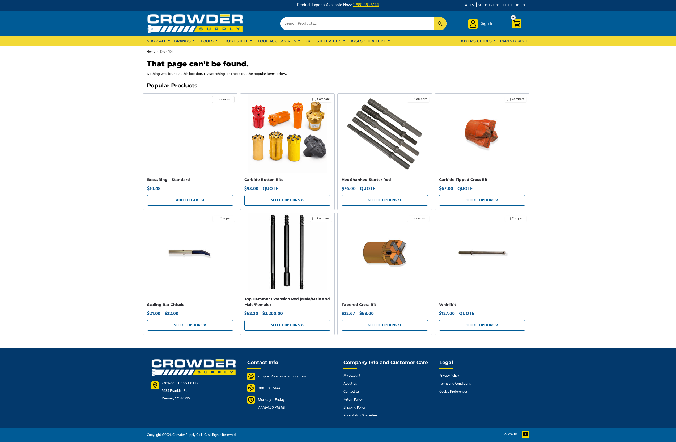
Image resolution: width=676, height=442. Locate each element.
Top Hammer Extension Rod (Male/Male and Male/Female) (287, 302)
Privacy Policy (449, 375)
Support (486, 5)
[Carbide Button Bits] (287, 133)
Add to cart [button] (188, 200)
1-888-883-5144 (366, 5)
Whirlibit (447, 304)
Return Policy (353, 399)
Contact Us (351, 391)
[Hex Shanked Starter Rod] (385, 133)
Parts (468, 5)
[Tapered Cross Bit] (385, 253)
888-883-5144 (269, 388)
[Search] (440, 23)
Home (151, 51)
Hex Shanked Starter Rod (366, 179)
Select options (285, 200)
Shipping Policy (354, 407)
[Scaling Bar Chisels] (190, 253)
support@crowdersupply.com (282, 376)
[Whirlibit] (482, 253)
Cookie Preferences (453, 391)
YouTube (525, 434)
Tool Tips (512, 5)
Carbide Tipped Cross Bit (463, 179)
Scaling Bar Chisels (165, 304)
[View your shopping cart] (518, 24)
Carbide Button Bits (263, 179)
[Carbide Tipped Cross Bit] (482, 133)
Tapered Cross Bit (359, 304)
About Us (350, 383)
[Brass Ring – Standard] (190, 98)
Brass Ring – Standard (168, 179)
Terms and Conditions (455, 383)
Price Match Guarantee (360, 415)
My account (351, 375)
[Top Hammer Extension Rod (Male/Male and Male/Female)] (287, 253)
